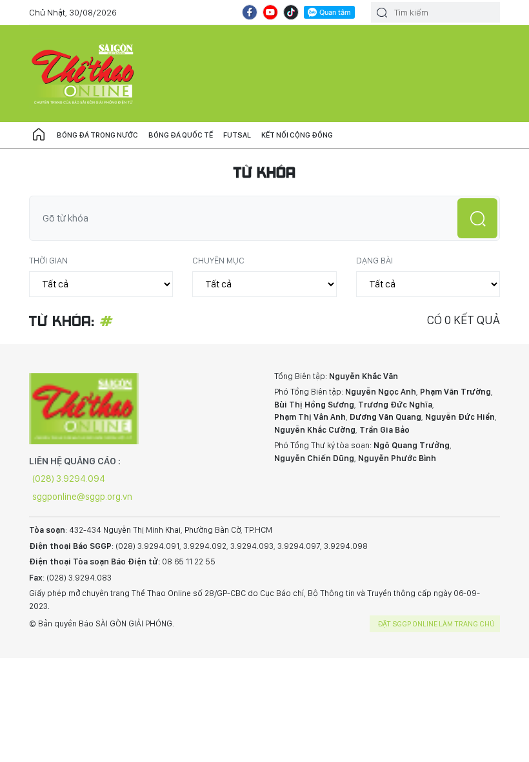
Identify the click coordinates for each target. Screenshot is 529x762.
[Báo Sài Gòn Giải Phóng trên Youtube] (270, 12)
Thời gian (48, 260)
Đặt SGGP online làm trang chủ (436, 623)
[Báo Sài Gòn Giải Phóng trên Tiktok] (291, 12)
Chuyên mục (218, 260)
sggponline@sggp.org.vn (82, 496)
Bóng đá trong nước (97, 134)
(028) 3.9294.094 (68, 478)
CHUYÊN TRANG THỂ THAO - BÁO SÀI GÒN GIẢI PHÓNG (84, 73)
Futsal (237, 134)
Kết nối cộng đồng (297, 134)
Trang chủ (38, 135)
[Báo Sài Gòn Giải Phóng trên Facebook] (249, 12)
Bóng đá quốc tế (180, 134)
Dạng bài (374, 260)
